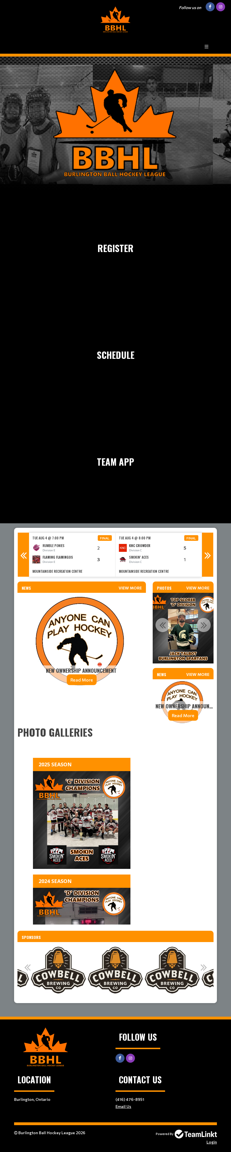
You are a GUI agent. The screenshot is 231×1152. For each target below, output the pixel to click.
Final (105, 538)
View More (130, 587)
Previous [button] (23, 555)
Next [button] (207, 555)
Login (211, 1142)
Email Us (123, 1106)
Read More (81, 679)
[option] (72, 555)
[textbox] (81, 709)
